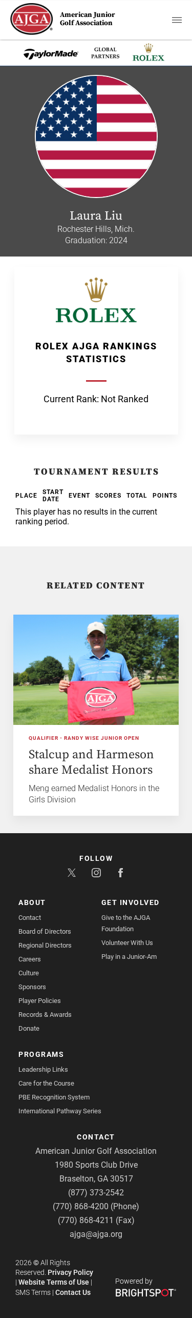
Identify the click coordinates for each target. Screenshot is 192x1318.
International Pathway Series (59, 1111)
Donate (28, 1028)
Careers (29, 959)
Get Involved (130, 902)
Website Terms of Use (53, 1282)
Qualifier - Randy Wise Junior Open (84, 738)
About (32, 902)
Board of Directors (44, 931)
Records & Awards (45, 1014)
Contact (29, 917)
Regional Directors (45, 945)
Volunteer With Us (127, 943)
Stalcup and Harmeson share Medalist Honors (91, 762)
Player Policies (39, 1001)
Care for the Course (46, 1083)
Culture (28, 973)
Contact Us (73, 1292)
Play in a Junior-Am (129, 956)
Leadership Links (43, 1069)
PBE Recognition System (54, 1097)
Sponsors (32, 987)
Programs (41, 1054)
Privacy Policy (70, 1272)
